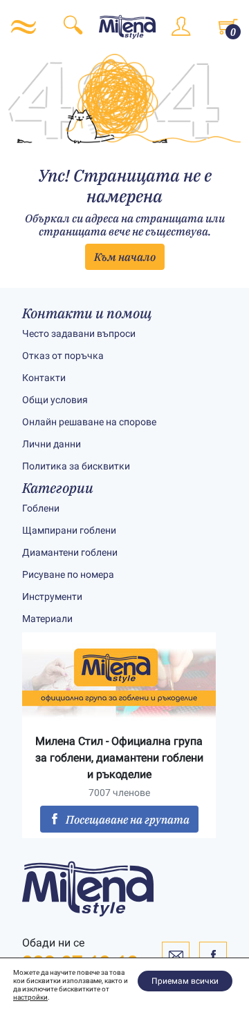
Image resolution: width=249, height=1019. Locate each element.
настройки (30, 997)
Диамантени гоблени (70, 552)
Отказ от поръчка (63, 355)
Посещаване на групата (128, 819)
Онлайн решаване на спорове (89, 421)
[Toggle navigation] (23, 26)
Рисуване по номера (68, 574)
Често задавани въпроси (79, 333)
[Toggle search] (73, 27)
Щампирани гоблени (69, 530)
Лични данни (51, 443)
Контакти (44, 377)
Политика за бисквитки (76, 466)
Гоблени (40, 508)
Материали (47, 618)
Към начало (125, 257)
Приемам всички (185, 981)
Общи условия (55, 399)
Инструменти (52, 596)
